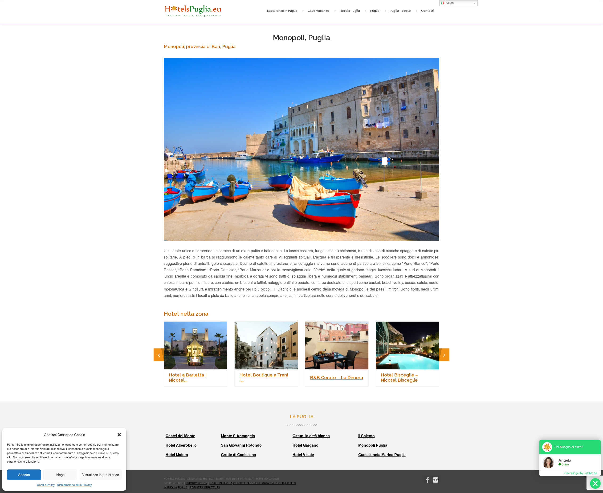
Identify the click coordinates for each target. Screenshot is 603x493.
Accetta (24, 474)
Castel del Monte (180, 435)
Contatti (427, 10)
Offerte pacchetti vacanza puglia (259, 483)
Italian (449, 3)
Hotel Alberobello (181, 445)
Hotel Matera (177, 454)
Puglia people (400, 10)
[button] (119, 434)
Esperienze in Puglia (282, 10)
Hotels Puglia (350, 10)
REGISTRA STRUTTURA (205, 487)
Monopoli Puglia (372, 445)
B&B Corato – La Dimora (336, 377)
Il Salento (366, 435)
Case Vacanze (318, 10)
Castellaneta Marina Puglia (382, 454)
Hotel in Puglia (220, 483)
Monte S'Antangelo (238, 435)
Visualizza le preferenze (100, 474)
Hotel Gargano (305, 445)
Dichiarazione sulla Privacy (74, 485)
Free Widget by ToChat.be (580, 473)
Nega (60, 474)
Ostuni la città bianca (311, 435)
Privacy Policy (196, 483)
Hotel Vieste (303, 454)
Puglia (374, 10)
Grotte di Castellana (238, 454)
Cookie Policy (46, 485)
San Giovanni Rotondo (241, 445)
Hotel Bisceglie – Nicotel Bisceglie (399, 377)
